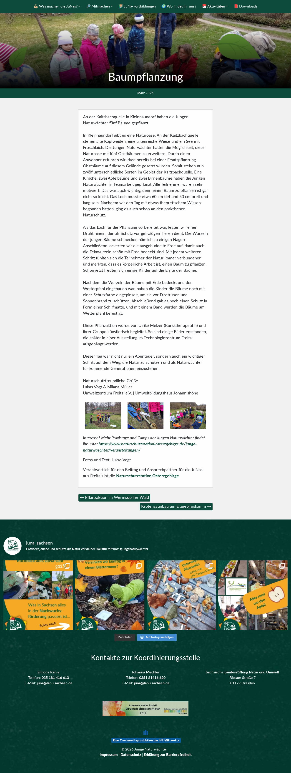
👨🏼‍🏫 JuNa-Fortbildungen (137, 6)
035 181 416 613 (55, 678)
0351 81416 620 (152, 678)
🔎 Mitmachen (98, 6)
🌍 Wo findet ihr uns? (178, 6)
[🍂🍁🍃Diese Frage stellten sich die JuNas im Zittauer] (109, 595)
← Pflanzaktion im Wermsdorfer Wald (114, 498)
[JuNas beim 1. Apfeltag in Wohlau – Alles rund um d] (253, 595)
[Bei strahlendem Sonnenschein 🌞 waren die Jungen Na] (181, 595)
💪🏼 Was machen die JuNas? (56, 6)
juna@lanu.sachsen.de (55, 683)
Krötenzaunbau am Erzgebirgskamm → (176, 506)
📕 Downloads (245, 6)
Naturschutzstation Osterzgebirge (147, 476)
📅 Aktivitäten (213, 6)
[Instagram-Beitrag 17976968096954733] (38, 595)
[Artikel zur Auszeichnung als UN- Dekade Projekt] (145, 709)
